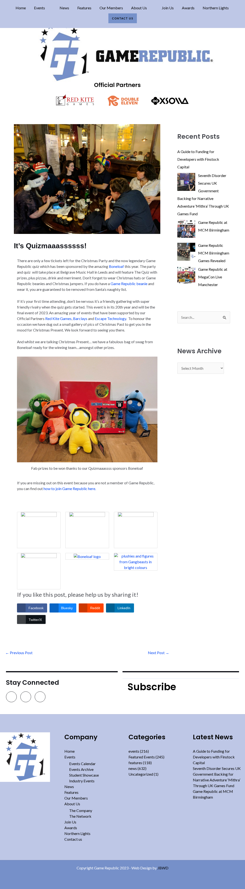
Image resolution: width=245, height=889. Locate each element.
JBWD (162, 868)
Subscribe (152, 687)
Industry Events (82, 781)
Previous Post (19, 652)
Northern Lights (216, 8)
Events (39, 8)
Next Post (158, 652)
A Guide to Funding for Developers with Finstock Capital (214, 757)
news (132, 768)
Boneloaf (116, 266)
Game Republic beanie (129, 283)
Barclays (80, 318)
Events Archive (81, 769)
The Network (80, 816)
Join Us (168, 8)
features (135, 762)
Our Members (111, 8)
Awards (188, 8)
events (133, 751)
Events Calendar (82, 763)
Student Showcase (84, 775)
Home (21, 8)
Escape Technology (110, 318)
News (64, 8)
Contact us (122, 18)
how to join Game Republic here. (70, 488)
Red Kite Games (58, 318)
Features (84, 8)
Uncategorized (140, 774)
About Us (139, 8)
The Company (80, 810)
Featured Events (141, 757)
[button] (42, 7)
